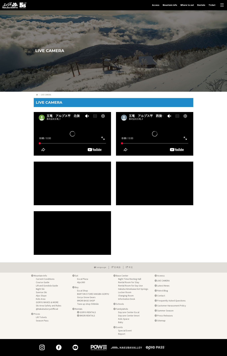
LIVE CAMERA (163, 280)
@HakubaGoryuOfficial (47, 309)
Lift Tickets (41, 317)
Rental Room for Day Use (130, 285)
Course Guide (42, 282)
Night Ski (40, 289)
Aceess (161, 275)
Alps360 (81, 282)
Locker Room (124, 292)
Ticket (212, 5)
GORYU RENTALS (87, 312)
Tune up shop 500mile (88, 304)
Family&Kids (121, 309)
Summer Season (165, 310)
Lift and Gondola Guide (47, 285)
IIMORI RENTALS (87, 315)
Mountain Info (40, 275)
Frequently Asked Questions (171, 300)
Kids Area (40, 299)
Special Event (125, 330)
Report (121, 334)
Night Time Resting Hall (129, 279)
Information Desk (126, 299)
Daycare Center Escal (128, 312)
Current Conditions (45, 279)
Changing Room (126, 295)
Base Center (121, 275)
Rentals (201, 5)
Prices (36, 314)
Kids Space (123, 319)
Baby (120, 322)
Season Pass (42, 320)
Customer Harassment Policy (171, 305)
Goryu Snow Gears (86, 297)
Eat (76, 275)
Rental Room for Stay (128, 282)
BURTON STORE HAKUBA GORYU (93, 294)
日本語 (117, 267)
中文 (130, 267)
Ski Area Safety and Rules (48, 305)
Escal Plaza (82, 279)
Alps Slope (41, 295)
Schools (119, 304)
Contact (161, 295)
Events (119, 327)
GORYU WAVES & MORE (47, 302)
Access (155, 5)
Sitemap (161, 320)
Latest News (163, 285)
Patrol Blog (162, 290)
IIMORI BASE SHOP (86, 300)
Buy (76, 287)
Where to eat (187, 5)
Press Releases (165, 315)
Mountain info (170, 5)
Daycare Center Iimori (129, 315)
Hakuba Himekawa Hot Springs (133, 289)
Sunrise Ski (41, 292)
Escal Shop (82, 290)
